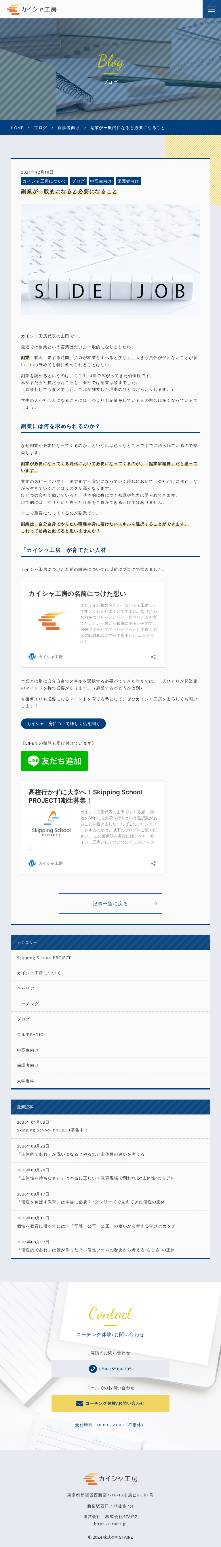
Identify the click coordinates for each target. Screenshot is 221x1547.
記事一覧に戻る (110, 903)
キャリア (26, 988)
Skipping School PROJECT (44, 957)
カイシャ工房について (44, 181)
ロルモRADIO (30, 1034)
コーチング (28, 1003)
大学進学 (26, 1080)
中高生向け (101, 181)
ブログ (78, 181)
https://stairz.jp (110, 1523)
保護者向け (128, 181)
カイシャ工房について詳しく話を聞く (63, 723)
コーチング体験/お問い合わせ (115, 1403)
